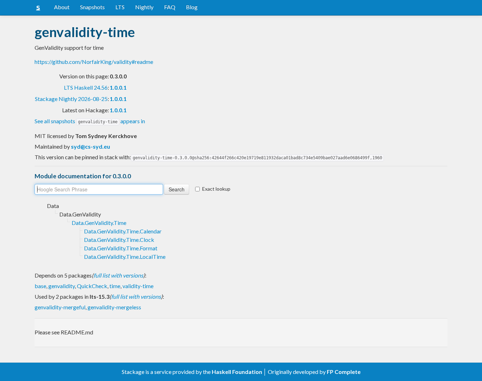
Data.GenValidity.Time (99, 222)
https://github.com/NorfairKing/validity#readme (94, 61)
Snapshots (92, 7)
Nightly (144, 7)
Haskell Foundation (237, 371)
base (40, 285)
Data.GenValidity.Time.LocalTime (124, 256)
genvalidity (61, 285)
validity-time (137, 285)
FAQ (169, 7)
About (62, 7)
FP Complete (344, 371)
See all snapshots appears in (90, 121)
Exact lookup (216, 189)
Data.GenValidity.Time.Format (120, 248)
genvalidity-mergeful (60, 307)
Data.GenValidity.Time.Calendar (123, 231)
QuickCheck (92, 285)
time (114, 285)
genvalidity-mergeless (114, 307)
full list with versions (118, 275)
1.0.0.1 (118, 87)
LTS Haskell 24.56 (86, 87)
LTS (120, 7)
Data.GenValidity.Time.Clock (119, 239)
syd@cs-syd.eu (90, 146)
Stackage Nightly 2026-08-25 (71, 98)
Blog (192, 7)
